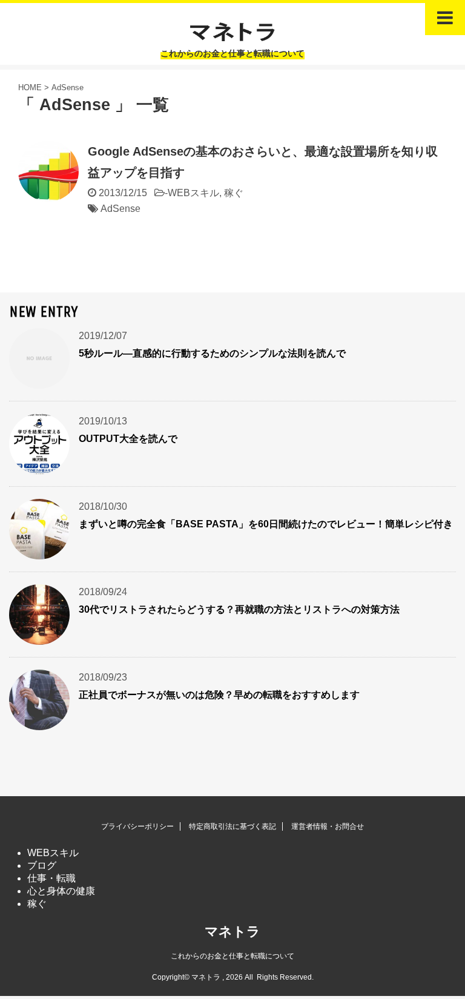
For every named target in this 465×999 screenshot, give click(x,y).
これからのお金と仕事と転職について (232, 956)
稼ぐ (233, 193)
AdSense (120, 208)
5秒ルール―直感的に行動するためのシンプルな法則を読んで (212, 353)
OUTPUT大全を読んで (128, 439)
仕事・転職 (51, 878)
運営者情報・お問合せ (327, 826)
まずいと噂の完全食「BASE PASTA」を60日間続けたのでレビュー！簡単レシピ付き (266, 524)
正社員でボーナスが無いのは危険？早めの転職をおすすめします (219, 695)
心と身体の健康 (61, 891)
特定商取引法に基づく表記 (232, 826)
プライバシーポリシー (137, 826)
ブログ (41, 865)
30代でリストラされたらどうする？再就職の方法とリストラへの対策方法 (239, 609)
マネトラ (232, 931)
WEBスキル (193, 193)
